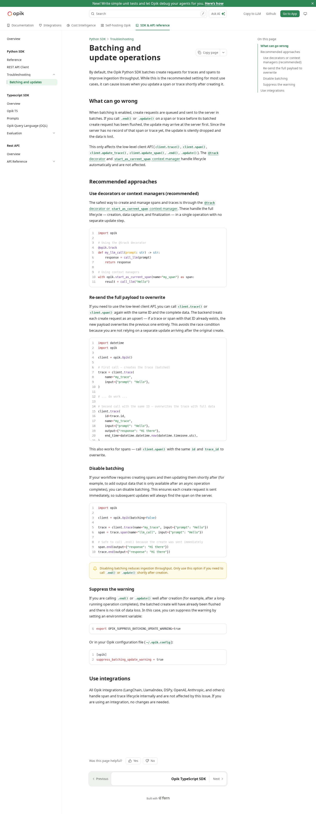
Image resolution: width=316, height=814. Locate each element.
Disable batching (275, 78)
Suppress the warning (279, 84)
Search (150, 14)
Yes (135, 761)
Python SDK (97, 39)
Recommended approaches (280, 52)
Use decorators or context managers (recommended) (282, 60)
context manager (147, 158)
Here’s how (214, 3)
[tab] (20, 25)
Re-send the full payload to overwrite (282, 70)
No (153, 761)
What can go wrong (274, 46)
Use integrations (272, 90)
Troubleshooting (122, 39)
